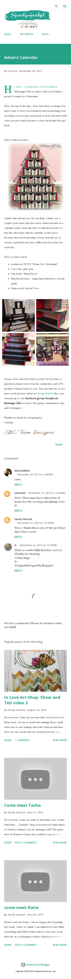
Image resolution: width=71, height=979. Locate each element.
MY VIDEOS (26, 34)
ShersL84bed (21, 470)
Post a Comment (26, 842)
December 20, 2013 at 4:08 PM (35, 474)
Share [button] (59, 444)
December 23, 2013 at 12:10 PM (38, 545)
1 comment (22, 740)
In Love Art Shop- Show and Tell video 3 (32, 700)
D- (15, 545)
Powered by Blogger (37, 964)
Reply (18, 485)
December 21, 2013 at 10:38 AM (46, 493)
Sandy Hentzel (23, 519)
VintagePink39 (45, 393)
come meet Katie (21, 907)
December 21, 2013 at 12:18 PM (35, 523)
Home (7, 34)
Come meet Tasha (22, 805)
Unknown (20, 493)
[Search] (56, 6)
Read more (60, 740)
